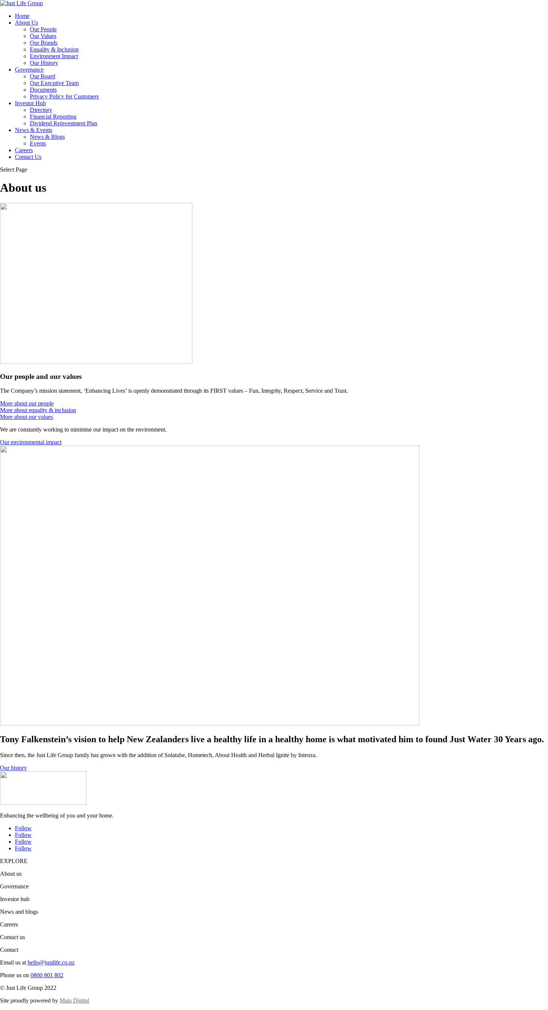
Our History (44, 63)
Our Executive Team (54, 83)
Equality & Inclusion (54, 49)
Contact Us (28, 157)
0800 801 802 (47, 975)
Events (38, 143)
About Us (26, 22)
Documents (43, 90)
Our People (43, 29)
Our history (13, 768)
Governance (29, 69)
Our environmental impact (31, 442)
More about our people (27, 403)
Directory (41, 110)
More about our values (26, 417)
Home (22, 16)
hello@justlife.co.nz (51, 962)
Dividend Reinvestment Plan (63, 123)
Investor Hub (30, 103)
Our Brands (43, 43)
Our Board (42, 76)
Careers (24, 150)
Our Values (43, 36)
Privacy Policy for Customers (64, 96)
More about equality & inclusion (38, 410)
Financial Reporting (53, 116)
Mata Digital (74, 1000)
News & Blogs (47, 137)
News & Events (33, 130)
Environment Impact (54, 56)
